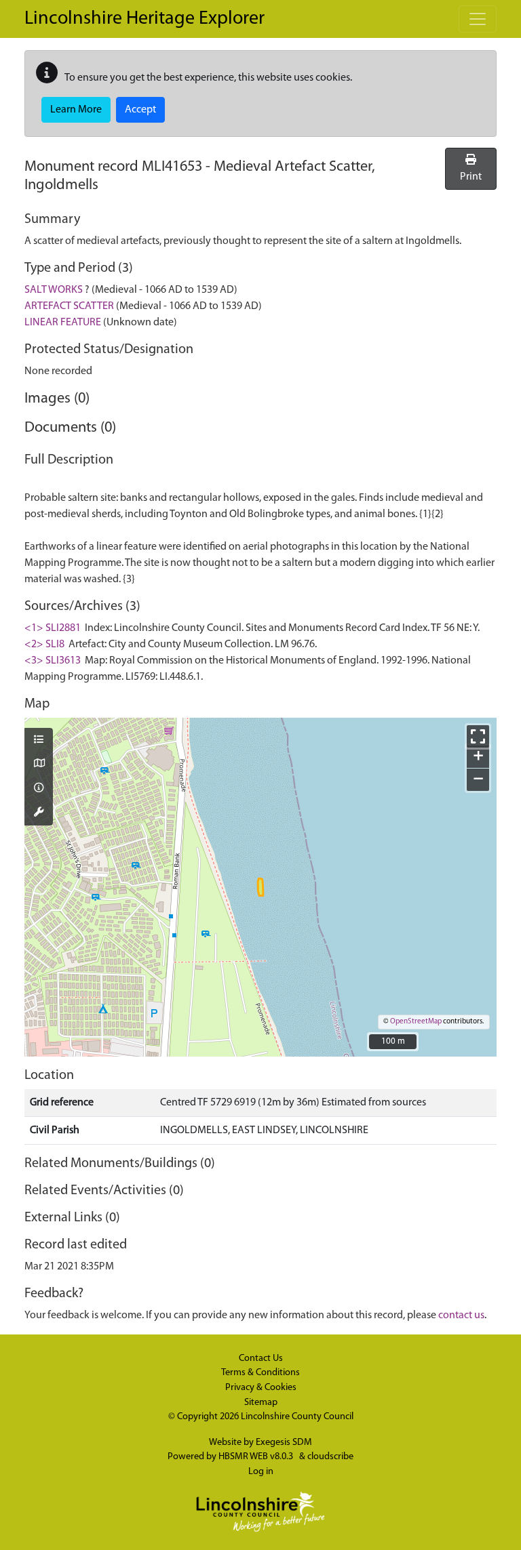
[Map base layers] (38, 764)
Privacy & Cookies (260, 1388)
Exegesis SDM (284, 1442)
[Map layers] (38, 741)
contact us (461, 1315)
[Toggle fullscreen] (478, 736)
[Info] (38, 789)
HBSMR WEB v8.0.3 (256, 1457)
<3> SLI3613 (52, 660)
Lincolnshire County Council (297, 1417)
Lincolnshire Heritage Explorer (144, 18)
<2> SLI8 (44, 644)
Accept (140, 109)
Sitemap (260, 1403)
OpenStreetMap (416, 1021)
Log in (260, 1472)
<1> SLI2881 (52, 628)
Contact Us (261, 1358)
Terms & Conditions (260, 1373)
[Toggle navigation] (478, 19)
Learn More (76, 109)
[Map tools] (38, 813)
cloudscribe (330, 1457)
